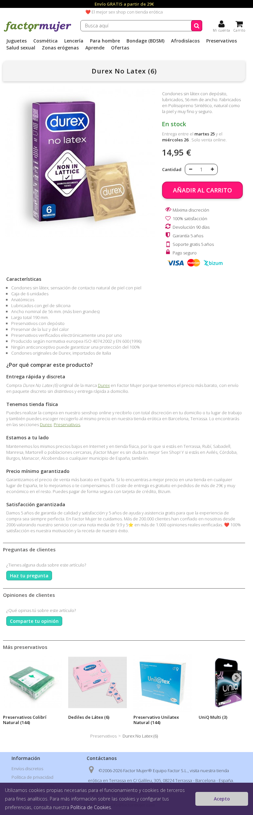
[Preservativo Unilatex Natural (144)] (162, 682)
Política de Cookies (90, 807)
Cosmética (45, 41)
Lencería (73, 41)
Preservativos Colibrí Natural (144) (24, 719)
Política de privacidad (32, 777)
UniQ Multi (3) (213, 717)
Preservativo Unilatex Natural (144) (156, 719)
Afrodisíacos (185, 41)
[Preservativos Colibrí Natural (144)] (32, 682)
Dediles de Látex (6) (88, 717)
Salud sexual (20, 48)
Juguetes (16, 41)
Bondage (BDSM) (145, 41)
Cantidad (172, 169)
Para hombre (105, 41)
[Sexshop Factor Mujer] (37, 31)
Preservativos (221, 41)
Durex (104, 385)
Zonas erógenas (60, 48)
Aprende (94, 48)
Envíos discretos (27, 768)
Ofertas (120, 48)
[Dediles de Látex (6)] (97, 682)
